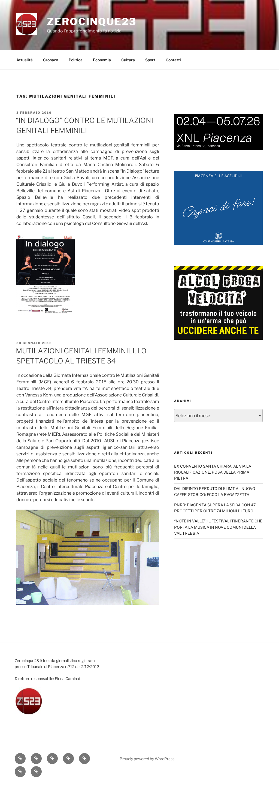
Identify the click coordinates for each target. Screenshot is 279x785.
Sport (150, 60)
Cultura (128, 60)
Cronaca (50, 60)
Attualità (24, 60)
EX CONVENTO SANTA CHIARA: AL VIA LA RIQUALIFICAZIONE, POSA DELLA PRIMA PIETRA (212, 472)
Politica (76, 60)
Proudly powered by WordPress (147, 758)
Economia (102, 60)
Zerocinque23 (92, 22)
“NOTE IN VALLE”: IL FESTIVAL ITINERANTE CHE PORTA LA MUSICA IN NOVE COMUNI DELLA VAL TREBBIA (218, 527)
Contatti (173, 60)
